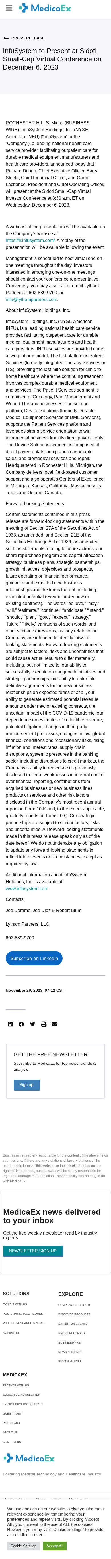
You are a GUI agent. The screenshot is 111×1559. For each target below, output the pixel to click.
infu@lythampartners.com (31, 299)
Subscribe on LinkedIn (34, 958)
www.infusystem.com (27, 888)
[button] (9, 8)
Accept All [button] (54, 1546)
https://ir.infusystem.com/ (30, 240)
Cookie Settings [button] (24, 1546)
